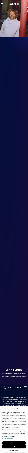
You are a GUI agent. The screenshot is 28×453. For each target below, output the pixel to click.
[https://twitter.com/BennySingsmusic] (13, 388)
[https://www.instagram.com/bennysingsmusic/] (8, 387)
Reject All (14, 446)
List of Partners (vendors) (8, 438)
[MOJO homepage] (14, 4)
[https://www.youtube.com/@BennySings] (20, 388)
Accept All (14, 443)
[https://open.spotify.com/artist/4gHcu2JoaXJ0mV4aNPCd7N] (18, 387)
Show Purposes (14, 450)
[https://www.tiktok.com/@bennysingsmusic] (15, 387)
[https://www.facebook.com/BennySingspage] (11, 387)
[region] (14, 429)
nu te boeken (4, 388)
